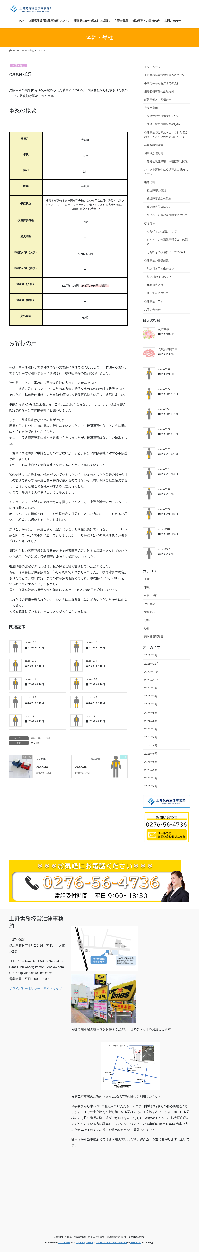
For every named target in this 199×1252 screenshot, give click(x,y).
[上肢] (115, 766)
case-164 (91, 679)
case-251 (164, 469)
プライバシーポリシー (24, 988)
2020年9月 (150, 770)
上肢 (147, 579)
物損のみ (149, 611)
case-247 (164, 549)
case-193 (30, 642)
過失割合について (158, 293)
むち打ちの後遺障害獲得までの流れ (167, 242)
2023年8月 (150, 745)
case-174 (91, 660)
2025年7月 (150, 688)
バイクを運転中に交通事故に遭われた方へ (166, 172)
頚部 (48, 738)
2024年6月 (150, 737)
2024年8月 (150, 721)
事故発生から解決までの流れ (162, 83)
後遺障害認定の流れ (159, 198)
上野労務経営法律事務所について (164, 75)
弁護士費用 (151, 107)
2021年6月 (150, 761)
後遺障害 (149, 182)
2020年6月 (150, 786)
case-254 (164, 409)
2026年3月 (150, 655)
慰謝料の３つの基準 (159, 276)
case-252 (164, 449)
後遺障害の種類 (156, 190)
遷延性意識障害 (153, 153)
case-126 (30, 715)
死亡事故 (163, 329)
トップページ (152, 66)
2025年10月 (151, 680)
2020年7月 (150, 778)
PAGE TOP (190, 1211)
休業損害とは (155, 284)
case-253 (164, 429)
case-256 (164, 369)
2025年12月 (151, 663)
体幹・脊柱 (18, 65)
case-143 (91, 697)
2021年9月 (150, 753)
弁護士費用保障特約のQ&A (163, 124)
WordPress (64, 1242)
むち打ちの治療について (162, 231)
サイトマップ (52, 988)
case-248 (164, 529)
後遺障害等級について (160, 206)
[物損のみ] (20, 762)
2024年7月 (150, 729)
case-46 (81, 767)
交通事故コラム (153, 301)
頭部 (147, 628)
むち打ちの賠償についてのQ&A (166, 252)
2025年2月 (150, 704)
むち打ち (149, 223)
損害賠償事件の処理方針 (159, 91)
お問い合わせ (152, 309)
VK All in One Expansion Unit (111, 1242)
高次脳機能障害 (153, 145)
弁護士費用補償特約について (164, 115)
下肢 (147, 587)
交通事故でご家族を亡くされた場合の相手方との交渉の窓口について (166, 134)
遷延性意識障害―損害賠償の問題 (167, 161)
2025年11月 (151, 671)
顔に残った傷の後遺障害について (167, 215)
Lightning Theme (84, 1242)
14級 (36, 742)
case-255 (164, 389)
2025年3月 (150, 696)
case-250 (164, 489)
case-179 (91, 642)
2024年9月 (150, 712)
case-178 (30, 660)
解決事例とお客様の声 (157, 99)
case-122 (91, 715)
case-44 (42, 767)
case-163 (30, 697)
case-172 (30, 679)
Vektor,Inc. (135, 1242)
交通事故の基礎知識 (156, 260)
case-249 (164, 509)
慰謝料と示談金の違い (160, 268)
